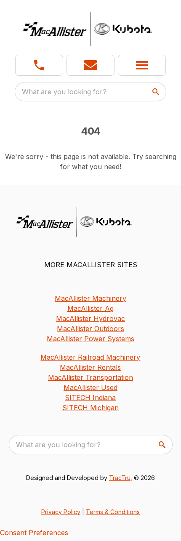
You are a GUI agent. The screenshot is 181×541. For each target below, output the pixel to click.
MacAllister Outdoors (90, 328)
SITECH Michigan (90, 407)
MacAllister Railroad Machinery (90, 357)
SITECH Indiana (90, 397)
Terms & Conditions (113, 511)
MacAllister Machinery (90, 298)
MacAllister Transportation (90, 377)
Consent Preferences (34, 532)
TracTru (119, 477)
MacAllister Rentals (90, 367)
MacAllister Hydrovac (90, 318)
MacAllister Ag (90, 308)
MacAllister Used (90, 387)
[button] (39, 65)
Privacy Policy (60, 511)
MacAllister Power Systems (90, 338)
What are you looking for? (64, 92)
